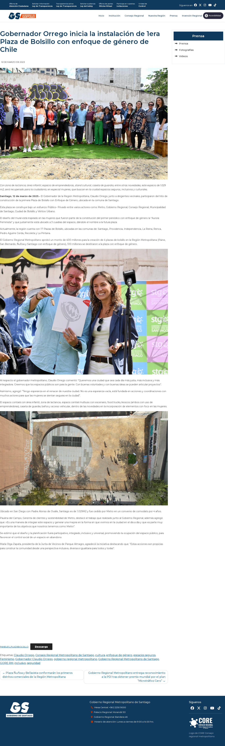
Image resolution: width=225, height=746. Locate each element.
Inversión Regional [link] (192, 15)
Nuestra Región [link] (156, 15)
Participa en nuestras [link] (126, 5)
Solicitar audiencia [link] (87, 5)
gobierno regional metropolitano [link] (75, 659)
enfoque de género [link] (119, 655)
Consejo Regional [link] (134, 15)
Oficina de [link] (18, 5)
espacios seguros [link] (144, 655)
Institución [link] (114, 15)
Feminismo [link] (7, 659)
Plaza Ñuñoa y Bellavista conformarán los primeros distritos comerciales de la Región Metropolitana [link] (37, 674)
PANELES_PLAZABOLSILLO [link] (14, 647)
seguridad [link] (33, 663)
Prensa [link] (173, 15)
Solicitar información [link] (42, 5)
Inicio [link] (101, 15)
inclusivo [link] (20, 663)
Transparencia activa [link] (66, 5)
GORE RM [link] (6, 663)
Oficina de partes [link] (106, 5)
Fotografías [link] (186, 49)
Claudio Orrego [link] (24, 655)
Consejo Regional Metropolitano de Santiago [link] (64, 655)
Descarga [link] (41, 646)
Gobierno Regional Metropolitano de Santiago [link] (128, 659)
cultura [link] (100, 655)
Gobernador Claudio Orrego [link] (34, 659)
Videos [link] (183, 56)
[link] (213, 15)
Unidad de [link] (143, 5)
